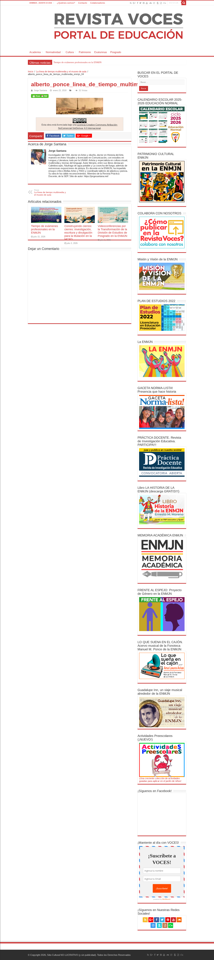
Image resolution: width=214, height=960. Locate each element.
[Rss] (131, 3)
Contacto (82, 3)
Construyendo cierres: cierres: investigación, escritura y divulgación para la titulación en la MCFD (101, 62)
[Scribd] (158, 3)
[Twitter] (140, 3)
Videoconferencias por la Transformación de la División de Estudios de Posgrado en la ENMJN (112, 231)
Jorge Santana (40, 90)
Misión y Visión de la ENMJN (157, 259)
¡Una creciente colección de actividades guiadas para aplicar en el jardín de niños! (160, 779)
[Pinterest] (143, 3)
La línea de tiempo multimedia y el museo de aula (61, 71)
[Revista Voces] (107, 27)
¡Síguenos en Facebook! (155, 791)
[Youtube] (147, 3)
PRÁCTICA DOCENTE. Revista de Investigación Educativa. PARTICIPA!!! (159, 441)
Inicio (30, 71)
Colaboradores (97, 3)
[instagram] (154, 3)
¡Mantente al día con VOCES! (158, 842)
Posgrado (115, 52)
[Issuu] (161, 3)
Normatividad (53, 52)
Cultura (70, 52)
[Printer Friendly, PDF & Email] (40, 96)
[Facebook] (137, 3)
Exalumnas (100, 52)
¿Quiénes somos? (66, 3)
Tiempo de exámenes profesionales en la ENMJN (44, 229)
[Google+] (134, 3)
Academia (35, 52)
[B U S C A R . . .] (183, 2)
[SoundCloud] (150, 3)
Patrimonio (85, 52)
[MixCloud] (164, 3)
